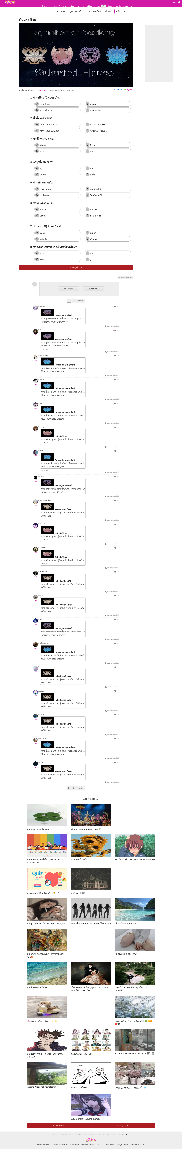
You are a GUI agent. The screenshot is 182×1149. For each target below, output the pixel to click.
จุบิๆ (41, 403)
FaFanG (42, 524)
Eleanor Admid (41, 90)
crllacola (41, 714)
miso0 (41, 762)
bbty (41, 619)
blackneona (42, 738)
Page (125, 6)
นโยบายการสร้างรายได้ (88, 1145)
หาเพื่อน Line (87, 6)
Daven (42, 476)
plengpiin (42, 306)
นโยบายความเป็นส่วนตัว (60, 1145)
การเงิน (118, 6)
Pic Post (96, 6)
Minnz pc (43, 548)
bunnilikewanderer (45, 500)
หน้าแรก (44, 6)
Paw (41, 330)
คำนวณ (110, 6)
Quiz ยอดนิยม (94, 11)
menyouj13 (43, 571)
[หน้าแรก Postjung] (10, 2)
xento (41, 451)
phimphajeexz (44, 355)
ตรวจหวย (53, 6)
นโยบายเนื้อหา (74, 1145)
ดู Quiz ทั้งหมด (59, 1126)
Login (68, 288)
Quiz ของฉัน (75, 11)
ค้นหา (108, 11)
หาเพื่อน (71, 6)
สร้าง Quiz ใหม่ (123, 1126)
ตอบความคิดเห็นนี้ (113, 326)
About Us (101, 1145)
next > (80, 301)
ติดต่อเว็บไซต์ (110, 1145)
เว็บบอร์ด (62, 6)
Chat (78, 6)
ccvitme (42, 667)
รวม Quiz (60, 11)
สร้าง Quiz (121, 11)
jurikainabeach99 (45, 643)
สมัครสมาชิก (93, 289)
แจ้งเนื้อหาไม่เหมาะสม (125, 277)
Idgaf (41, 595)
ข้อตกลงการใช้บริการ (43, 1145)
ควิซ (103, 6)
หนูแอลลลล (42, 691)
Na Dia (42, 379)
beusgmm (43, 427)
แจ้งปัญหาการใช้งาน (122, 1145)
